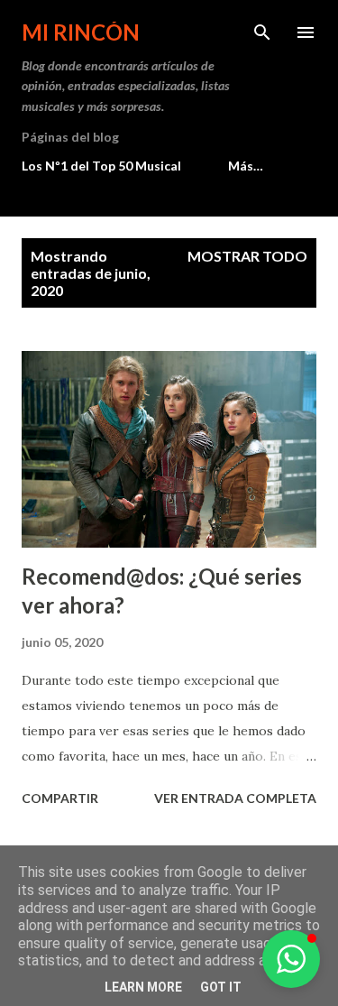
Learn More (143, 987)
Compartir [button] (60, 798)
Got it (221, 987)
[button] (291, 959)
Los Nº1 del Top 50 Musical (101, 165)
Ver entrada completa (235, 798)
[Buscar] (262, 32)
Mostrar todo (247, 255)
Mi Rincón (81, 32)
